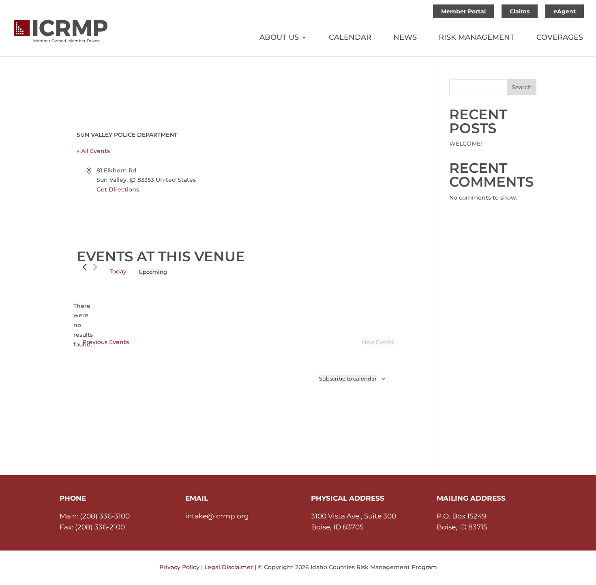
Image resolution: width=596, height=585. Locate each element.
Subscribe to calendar (348, 378)
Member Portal (463, 11)
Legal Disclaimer (228, 567)
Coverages (559, 38)
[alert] (83, 325)
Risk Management (477, 38)
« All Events (93, 151)
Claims (520, 11)
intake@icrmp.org (217, 516)
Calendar (350, 38)
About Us (279, 38)
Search (522, 87)
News (405, 38)
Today (117, 271)
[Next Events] (95, 267)
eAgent (564, 11)
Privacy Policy (179, 567)
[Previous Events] (84, 267)
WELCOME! (465, 143)
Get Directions (117, 189)
